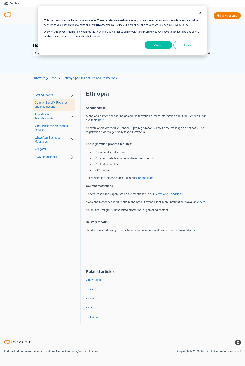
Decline (187, 44)
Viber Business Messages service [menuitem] (51, 127)
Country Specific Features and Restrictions (89, 78)
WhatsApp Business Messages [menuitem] (47, 139)
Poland (90, 298)
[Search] (208, 52)
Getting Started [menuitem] (44, 95)
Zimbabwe (92, 316)
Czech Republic (95, 279)
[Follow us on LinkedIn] (238, 342)
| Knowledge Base (44, 78)
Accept (158, 44)
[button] (72, 95)
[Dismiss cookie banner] (200, 13)
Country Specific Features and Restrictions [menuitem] (51, 104)
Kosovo (90, 289)
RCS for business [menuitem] (46, 156)
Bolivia (89, 307)
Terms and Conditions (169, 194)
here (101, 120)
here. (203, 201)
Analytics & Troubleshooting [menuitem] (45, 116)
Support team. (145, 177)
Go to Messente (227, 15)
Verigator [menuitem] (40, 149)
